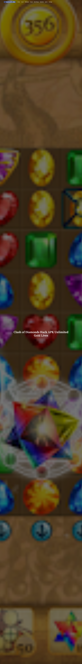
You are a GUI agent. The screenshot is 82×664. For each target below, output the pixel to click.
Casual (22, 1)
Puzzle (31, 1)
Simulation (42, 1)
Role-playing (36, 1)
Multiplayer (27, 1)
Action (19, 1)
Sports (46, 1)
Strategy (50, 1)
